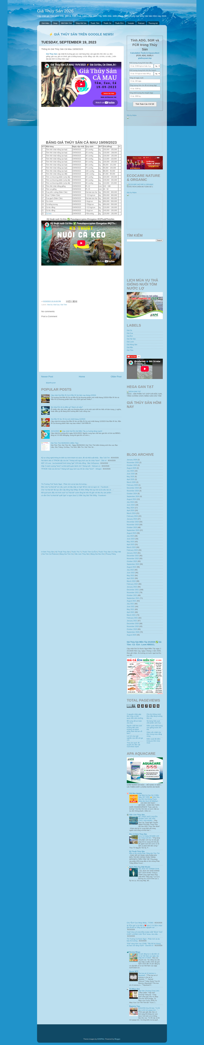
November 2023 (133, 525)
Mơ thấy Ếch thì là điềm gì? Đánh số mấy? (67, 407)
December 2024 (133, 488)
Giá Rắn (130, 347)
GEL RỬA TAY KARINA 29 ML (148, 869)
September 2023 (133, 530)
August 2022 (131, 567)
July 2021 (130, 604)
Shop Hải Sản (81, 23)
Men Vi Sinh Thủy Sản (138, 834)
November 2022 (133, 558)
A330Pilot (100, 1039)
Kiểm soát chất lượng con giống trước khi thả (155, 727)
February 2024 (132, 516)
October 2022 (132, 561)
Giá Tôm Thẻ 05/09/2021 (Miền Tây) (64, 443)
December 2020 (133, 623)
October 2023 (132, 527)
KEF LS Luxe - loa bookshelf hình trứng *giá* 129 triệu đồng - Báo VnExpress (70, 463)
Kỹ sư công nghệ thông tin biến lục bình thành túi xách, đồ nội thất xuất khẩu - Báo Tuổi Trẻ (75, 458)
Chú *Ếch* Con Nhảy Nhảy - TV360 (140, 923)
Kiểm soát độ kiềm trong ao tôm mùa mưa (153, 741)
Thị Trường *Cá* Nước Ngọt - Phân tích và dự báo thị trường (63, 484)
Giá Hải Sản (131, 339)
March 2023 (131, 547)
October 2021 (132, 595)
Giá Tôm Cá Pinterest (50, 554)
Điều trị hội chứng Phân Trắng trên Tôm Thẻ (144, 853)
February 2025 (132, 485)
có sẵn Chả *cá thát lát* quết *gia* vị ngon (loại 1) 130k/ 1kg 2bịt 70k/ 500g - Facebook (73, 495)
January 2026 (132, 460)
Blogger (117, 1039)
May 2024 (130, 508)
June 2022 (131, 573)
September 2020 (133, 632)
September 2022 (133, 564)
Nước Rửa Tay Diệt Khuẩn (139, 867)
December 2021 (133, 590)
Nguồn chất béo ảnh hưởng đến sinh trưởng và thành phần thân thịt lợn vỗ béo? (134, 729)
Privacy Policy (111, 554)
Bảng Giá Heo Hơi (97, 554)
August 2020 (131, 635)
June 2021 (131, 606)
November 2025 (133, 462)
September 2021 (133, 598)
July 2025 (130, 471)
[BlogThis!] (69, 301)
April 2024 (130, 510)
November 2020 (133, 626)
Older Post (116, 376)
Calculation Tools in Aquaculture (144, 53)
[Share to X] (71, 301)
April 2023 (130, 544)
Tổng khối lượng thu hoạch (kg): (141, 93)
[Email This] (67, 301)
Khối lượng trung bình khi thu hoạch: (143, 70)
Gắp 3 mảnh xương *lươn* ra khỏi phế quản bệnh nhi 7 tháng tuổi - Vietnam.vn (70, 466)
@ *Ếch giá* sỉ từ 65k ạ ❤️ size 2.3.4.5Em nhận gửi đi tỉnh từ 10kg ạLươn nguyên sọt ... (144, 926)
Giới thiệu (45, 23)
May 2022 (130, 575)
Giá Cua (56, 305)
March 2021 (131, 615)
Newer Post (47, 376)
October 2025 (132, 465)
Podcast (141, 23)
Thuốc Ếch (119, 23)
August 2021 (131, 601)
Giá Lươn (130, 342)
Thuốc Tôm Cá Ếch (89, 552)
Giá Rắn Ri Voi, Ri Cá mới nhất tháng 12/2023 (68, 419)
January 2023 (132, 553)
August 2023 (131, 533)
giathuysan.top (145, 58)
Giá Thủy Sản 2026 (55, 11)
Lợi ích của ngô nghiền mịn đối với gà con (135, 738)
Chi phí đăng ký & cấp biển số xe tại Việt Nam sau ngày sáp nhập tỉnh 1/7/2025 (148, 956)
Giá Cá (49, 305)
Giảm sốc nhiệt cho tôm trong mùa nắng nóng (154, 734)
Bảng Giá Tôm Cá (66, 554)
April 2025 (130, 479)
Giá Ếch (130, 336)
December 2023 (133, 522)
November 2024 (133, 491)
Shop (55, 23)
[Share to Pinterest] (76, 301)
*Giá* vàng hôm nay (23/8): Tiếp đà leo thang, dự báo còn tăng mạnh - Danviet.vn (144, 944)
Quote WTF (133, 971)
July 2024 (130, 502)
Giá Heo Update (135, 793)
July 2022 (130, 570)
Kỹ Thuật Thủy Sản (62, 552)
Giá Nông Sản (132, 344)
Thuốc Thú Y (76, 552)
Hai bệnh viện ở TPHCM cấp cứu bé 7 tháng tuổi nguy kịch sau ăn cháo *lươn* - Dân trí (73, 460)
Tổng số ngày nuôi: (136, 78)
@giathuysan (51, 383)
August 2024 (131, 499)
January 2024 (132, 519)
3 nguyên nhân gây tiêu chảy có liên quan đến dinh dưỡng (135, 716)
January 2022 (132, 587)
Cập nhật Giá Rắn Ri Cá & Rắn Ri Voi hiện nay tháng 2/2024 (73, 395)
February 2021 (132, 618)
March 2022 (131, 581)
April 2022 (130, 578)
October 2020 (132, 629)
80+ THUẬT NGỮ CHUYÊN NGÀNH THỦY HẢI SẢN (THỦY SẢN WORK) (147, 818)
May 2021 (130, 609)
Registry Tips (134, 1006)
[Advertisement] (81, 123)
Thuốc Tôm (95, 23)
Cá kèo (48, 214)
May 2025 (130, 476)
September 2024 (133, 496)
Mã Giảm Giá (66, 23)
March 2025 (131, 482)
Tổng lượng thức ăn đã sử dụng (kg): (143, 85)
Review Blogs (134, 952)
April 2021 (130, 612)
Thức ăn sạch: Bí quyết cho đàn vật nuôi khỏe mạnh (133, 744)
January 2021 (132, 621)
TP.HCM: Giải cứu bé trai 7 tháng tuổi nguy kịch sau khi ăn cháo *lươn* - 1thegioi (71, 469)
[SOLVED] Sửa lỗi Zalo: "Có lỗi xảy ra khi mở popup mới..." (149, 1009)
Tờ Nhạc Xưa (134, 989)
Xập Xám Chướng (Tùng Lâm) (148, 991)
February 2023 (132, 550)
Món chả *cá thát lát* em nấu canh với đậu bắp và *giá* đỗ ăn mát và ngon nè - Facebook (74, 487)
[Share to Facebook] (74, 301)
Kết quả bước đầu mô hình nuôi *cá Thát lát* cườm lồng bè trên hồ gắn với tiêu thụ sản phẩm (76, 493)
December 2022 (133, 556)
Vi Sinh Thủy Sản (47, 552)
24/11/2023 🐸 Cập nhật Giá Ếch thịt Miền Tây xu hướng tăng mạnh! (76, 431)
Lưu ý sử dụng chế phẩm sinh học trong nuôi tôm (148, 837)
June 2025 (131, 474)
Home (82, 376)
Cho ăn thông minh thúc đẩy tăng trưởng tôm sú (154, 716)
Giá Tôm (63, 305)
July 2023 (130, 536)
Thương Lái (153, 23)
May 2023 (130, 542)
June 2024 (131, 505)
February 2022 (132, 584)
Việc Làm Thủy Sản (82, 554)
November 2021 (133, 592)
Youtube (131, 23)
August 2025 (131, 468)
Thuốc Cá (107, 23)
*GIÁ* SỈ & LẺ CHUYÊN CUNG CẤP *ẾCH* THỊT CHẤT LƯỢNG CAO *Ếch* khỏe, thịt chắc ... (145, 933)
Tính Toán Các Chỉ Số (145, 104)
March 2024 (131, 513)
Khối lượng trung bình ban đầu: (141, 63)
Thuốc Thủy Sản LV (105, 552)
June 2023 (131, 539)
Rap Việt (118, 552)
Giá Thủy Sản (51, 54)
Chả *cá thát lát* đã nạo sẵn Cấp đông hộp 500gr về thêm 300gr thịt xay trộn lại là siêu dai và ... (77, 490)
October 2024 (132, 493)
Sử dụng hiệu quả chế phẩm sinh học (154, 722)
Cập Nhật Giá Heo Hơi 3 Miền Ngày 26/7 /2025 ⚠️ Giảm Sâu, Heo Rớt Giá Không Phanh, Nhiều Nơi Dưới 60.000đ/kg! (149, 798)
